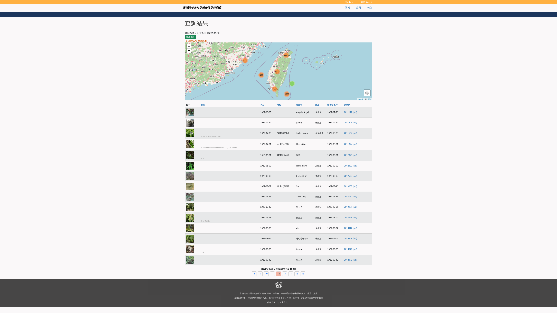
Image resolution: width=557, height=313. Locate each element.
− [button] (189, 50)
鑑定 (317, 104)
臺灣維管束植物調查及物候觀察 (202, 7)
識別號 (347, 104)
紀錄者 (299, 104)
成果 (358, 7)
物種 (203, 104)
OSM (369, 99)
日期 (262, 104)
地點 (279, 104)
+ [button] (189, 46)
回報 (347, 7)
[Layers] (367, 93)
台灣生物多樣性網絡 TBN (259, 293)
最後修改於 (332, 104)
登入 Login (349, 2)
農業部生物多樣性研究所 (294, 293)
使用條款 (319, 298)
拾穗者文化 (282, 302)
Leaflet (360, 99)
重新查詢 (190, 37)
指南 (369, 7)
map (278, 71)
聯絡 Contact (366, 2)
